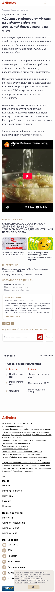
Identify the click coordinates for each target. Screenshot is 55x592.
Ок (33, 587)
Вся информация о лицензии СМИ (16, 443)
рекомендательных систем (26, 583)
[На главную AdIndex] (27, 417)
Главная (5, 10)
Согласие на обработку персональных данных (21, 454)
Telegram (12, 556)
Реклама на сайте (12, 490)
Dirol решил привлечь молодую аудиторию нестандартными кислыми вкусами (40, 256)
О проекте (7, 485)
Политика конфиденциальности (15, 446)
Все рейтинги (46, 356)
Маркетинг (24, 10)
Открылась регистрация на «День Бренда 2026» (13, 254)
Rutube (11, 572)
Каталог (6, 501)
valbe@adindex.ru (12, 316)
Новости (14, 10)
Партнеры (7, 496)
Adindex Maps (9, 533)
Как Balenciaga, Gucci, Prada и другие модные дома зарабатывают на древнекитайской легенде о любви (27, 228)
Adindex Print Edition (13, 522)
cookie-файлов (34, 579)
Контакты (12, 544)
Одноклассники (16, 567)
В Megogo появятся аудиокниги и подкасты (22, 275)
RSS (9, 550)
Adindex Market (10, 528)
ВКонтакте (13, 561)
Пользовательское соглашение (15, 449)
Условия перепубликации (12, 426)
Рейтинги (7, 517)
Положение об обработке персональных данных (22, 452)
